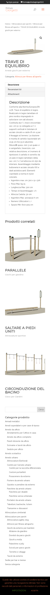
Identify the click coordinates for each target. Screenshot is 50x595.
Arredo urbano (11, 458)
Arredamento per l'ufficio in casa (21, 433)
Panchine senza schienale (20, 496)
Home (7, 24)
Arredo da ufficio (12, 430)
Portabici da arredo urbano (19, 500)
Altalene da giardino (18, 531)
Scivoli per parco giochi (19, 548)
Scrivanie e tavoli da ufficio (19, 445)
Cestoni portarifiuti (17, 472)
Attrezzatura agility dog (18, 520)
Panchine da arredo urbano (19, 489)
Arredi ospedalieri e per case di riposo (22, 426)
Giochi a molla (15, 539)
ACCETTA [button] (34, 591)
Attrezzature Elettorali (17, 461)
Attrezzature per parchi (21, 24)
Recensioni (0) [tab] (14, 89)
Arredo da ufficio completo (19, 437)
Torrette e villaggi (17, 552)
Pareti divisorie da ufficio (18, 441)
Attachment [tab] (13, 94)
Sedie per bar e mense (15, 560)
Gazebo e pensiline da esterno (21, 485)
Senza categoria (12, 564)
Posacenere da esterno (19, 476)
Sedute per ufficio (15, 449)
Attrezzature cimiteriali (15, 512)
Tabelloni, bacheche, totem (19, 504)
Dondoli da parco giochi (19, 535)
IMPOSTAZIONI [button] (19, 590)
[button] (40, 37)
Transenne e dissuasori (17, 508)
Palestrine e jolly (16, 544)
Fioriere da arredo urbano (18, 480)
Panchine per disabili (18, 492)
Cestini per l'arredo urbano (19, 465)
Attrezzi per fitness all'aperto (28, 77)
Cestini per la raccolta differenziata (25, 468)
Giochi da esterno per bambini (20, 528)
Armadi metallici (12, 421)
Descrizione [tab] (13, 85)
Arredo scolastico (13, 453)
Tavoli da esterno (15, 556)
